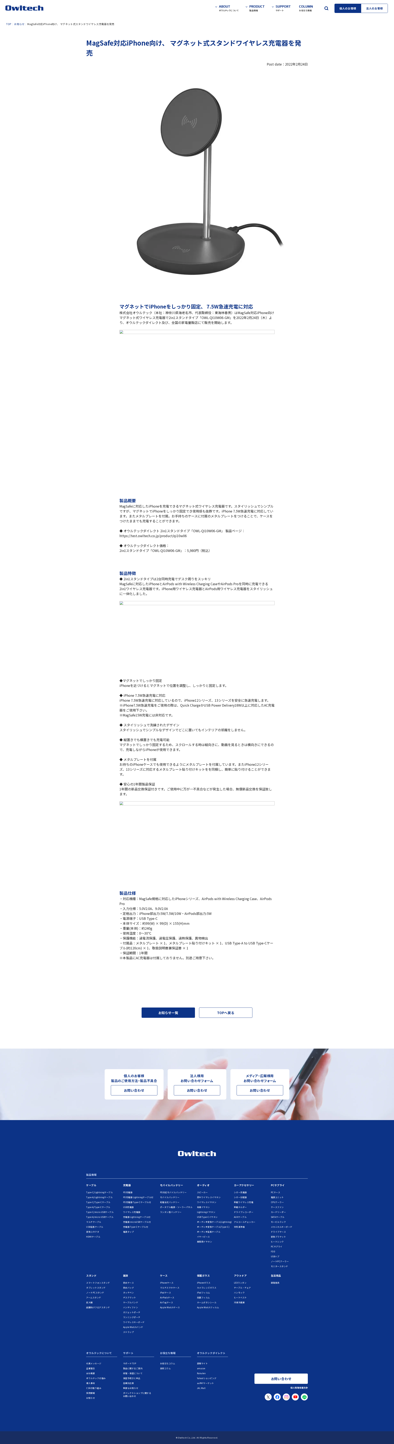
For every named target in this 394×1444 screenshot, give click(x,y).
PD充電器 (128, 1192)
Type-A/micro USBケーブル (99, 1216)
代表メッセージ (93, 1363)
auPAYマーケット (205, 1383)
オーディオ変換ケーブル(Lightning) (214, 1221)
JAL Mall (201, 1388)
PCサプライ (278, 1185)
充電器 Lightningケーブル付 (136, 1216)
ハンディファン (130, 1307)
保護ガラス (203, 1275)
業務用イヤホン (204, 1241)
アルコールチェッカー (244, 1221)
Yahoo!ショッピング (206, 1378)
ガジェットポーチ (131, 1312)
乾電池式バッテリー (170, 1202)
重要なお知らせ (130, 1388)
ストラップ (128, 1331)
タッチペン (128, 1292)
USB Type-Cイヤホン (207, 1216)
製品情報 (91, 1174)
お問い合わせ (134, 1090)
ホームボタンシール (206, 1302)
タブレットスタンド (96, 1287)
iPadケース (165, 1292)
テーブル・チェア (242, 1287)
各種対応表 (128, 1383)
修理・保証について (133, 1373)
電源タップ (128, 1231)
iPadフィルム (203, 1292)
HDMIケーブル (93, 1236)
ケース (164, 1275)
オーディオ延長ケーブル (208, 1231)
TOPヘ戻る (225, 1012)
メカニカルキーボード (281, 1226)
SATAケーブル (277, 1216)
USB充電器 (128, 1207)
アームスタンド (93, 1297)
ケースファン (277, 1207)
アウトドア (240, 1275)
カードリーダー (278, 1212)
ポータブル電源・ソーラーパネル (176, 1207)
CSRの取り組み (93, 1388)
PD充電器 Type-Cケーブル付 (137, 1202)
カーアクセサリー (244, 1185)
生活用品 (276, 1275)
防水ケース (128, 1282)
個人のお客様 (347, 8)
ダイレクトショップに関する (137, 1394)
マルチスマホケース (170, 1287)
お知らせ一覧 (168, 1012)
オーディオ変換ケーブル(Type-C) (213, 1226)
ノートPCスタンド (95, 1292)
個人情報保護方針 (299, 1387)
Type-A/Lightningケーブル (99, 1197)
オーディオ (203, 1185)
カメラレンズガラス (206, 1287)
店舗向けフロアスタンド (98, 1307)
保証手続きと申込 (131, 1378)
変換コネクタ (92, 1231)
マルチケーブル (93, 1221)
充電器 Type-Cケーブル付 (135, 1226)
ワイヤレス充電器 (131, 1212)
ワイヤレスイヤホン (206, 1202)
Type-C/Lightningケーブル (99, 1192)
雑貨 (125, 1275)
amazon (201, 1368)
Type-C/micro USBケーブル (99, 1212)
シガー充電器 (240, 1192)
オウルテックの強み (96, 1378)
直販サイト (202, 1363)
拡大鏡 (89, 1302)
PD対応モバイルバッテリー (173, 1192)
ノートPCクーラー (280, 1261)
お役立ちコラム (167, 1363)
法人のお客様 (374, 8)
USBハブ (275, 1256)
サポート (128, 1353)
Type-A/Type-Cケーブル (98, 1207)
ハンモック (239, 1292)
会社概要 (90, 1373)
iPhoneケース (167, 1282)
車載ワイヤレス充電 (243, 1202)
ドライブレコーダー (243, 1212)
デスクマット (129, 1297)
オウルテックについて (99, 1353)
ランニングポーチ (131, 1317)
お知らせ (90, 1397)
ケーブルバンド (130, 1302)
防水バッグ (128, 1287)
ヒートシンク (277, 1241)
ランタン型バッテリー (171, 1212)
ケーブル (91, 1185)
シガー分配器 (240, 1197)
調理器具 (275, 1282)
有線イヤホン (203, 1207)
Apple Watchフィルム (208, 1307)
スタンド (91, 1275)
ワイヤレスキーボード (134, 1322)
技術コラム (165, 1368)
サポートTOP (129, 1363)
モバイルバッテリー (171, 1185)
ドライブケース (278, 1231)
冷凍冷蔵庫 (239, 1302)
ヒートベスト (240, 1297)
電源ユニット (277, 1197)
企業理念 (90, 1368)
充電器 (127, 1185)
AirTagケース (166, 1302)
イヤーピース (203, 1236)
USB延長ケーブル (94, 1226)
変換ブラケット (278, 1236)
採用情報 (90, 1392)
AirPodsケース (167, 1297)
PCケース (275, 1192)
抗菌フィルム (203, 1297)
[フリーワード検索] (326, 8)
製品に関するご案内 (133, 1368)
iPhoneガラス (204, 1282)
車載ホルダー (240, 1207)
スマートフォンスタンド (98, 1282)
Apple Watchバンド (133, 1327)
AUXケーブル (240, 1216)
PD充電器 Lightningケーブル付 (138, 1197)
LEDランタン (240, 1282)
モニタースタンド (279, 1266)
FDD (273, 1251)
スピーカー (202, 1192)
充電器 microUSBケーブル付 (137, 1221)
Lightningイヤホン (206, 1212)
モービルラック (278, 1221)
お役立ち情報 (168, 1353)
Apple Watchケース (170, 1307)
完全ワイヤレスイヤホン (209, 1197)
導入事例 (90, 1383)
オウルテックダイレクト (211, 1353)
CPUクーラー (277, 1202)
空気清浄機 (239, 1226)
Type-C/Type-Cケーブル (98, 1202)
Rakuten (201, 1373)
